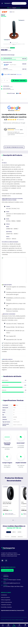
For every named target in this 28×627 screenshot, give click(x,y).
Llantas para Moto (13, 536)
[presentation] (4, 30)
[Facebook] (2, 560)
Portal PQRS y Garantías (6, 607)
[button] (13, 520)
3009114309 (5, 576)
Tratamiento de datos (6, 604)
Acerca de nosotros (5, 597)
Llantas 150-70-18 (20, 536)
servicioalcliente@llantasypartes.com (11, 583)
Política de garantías (5, 599)
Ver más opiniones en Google (14, 147)
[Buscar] (25, 3)
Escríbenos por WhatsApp (7, 570)
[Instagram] (6, 560)
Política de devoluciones (6, 602)
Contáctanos (4, 595)
